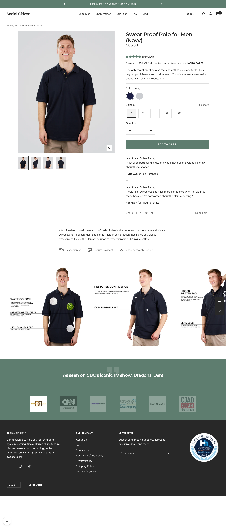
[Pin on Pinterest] (141, 213)
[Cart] (217, 13)
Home (10, 25)
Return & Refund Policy (89, 455)
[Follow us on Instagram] (20, 466)
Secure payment (103, 249)
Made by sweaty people (139, 249)
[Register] (167, 453)
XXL (179, 113)
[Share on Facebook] (136, 213)
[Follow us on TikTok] (29, 466)
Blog (145, 13)
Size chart (203, 104)
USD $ (190, 13)
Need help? (202, 212)
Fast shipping (73, 249)
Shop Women (103, 13)
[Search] (203, 13)
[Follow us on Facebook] (11, 466)
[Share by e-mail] (152, 213)
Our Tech (121, 13)
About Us (81, 439)
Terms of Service (86, 471)
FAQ (135, 13)
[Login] (210, 13)
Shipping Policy (85, 466)
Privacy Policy (84, 460)
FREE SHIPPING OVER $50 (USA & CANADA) (113, 4)
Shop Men (84, 13)
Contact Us (82, 450)
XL (166, 113)
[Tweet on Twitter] (146, 213)
